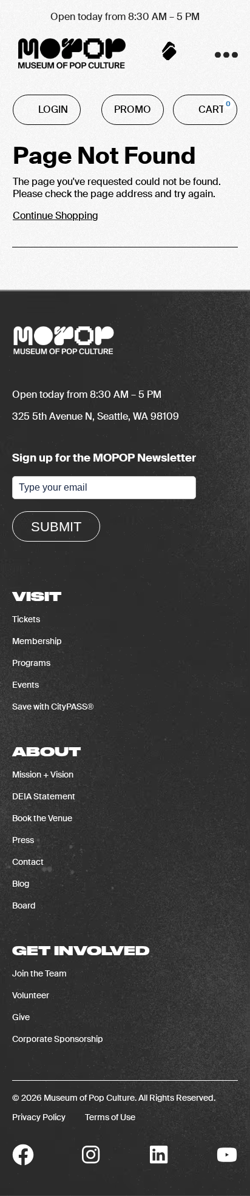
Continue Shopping (55, 215)
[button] (223, 54)
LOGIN (53, 109)
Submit (56, 526)
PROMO (132, 109)
